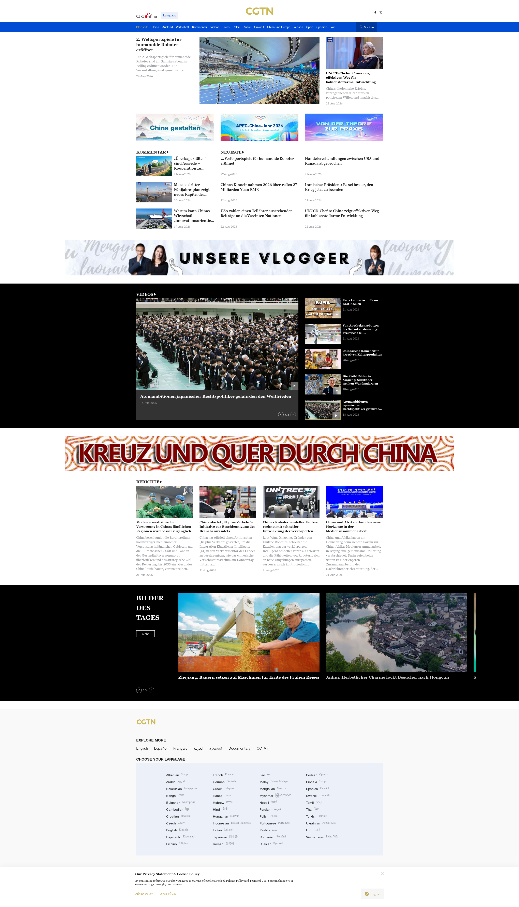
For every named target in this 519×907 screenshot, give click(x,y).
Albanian (177, 775)
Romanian (273, 837)
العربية (198, 748)
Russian (271, 844)
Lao (266, 775)
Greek (224, 789)
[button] (281, 414)
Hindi (220, 809)
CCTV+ (262, 748)
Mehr (145, 633)
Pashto (268, 830)
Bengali (175, 796)
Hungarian (226, 816)
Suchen (369, 27)
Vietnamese (322, 837)
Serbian (317, 775)
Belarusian (181, 789)
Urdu (313, 830)
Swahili (318, 796)
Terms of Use (167, 893)
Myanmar (275, 796)
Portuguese (275, 823)
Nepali (268, 803)
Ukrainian (321, 823)
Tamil (314, 803)
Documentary (239, 748)
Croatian (178, 816)
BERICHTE (147, 481)
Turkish (316, 816)
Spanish (317, 789)
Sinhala (316, 782)
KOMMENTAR (151, 152)
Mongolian (273, 789)
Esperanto (180, 837)
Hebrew (223, 803)
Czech (175, 823)
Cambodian (177, 809)
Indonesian (232, 823)
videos (144, 294)
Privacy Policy (144, 893)
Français (180, 748)
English (142, 748)
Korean (223, 844)
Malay (274, 782)
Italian (223, 830)
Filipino (177, 844)
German (224, 782)
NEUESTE (231, 152)
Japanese (225, 837)
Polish (269, 816)
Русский (215, 748)
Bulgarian (180, 803)
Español (160, 748)
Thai (312, 809)
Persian (270, 809)
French (224, 775)
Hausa (222, 796)
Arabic (176, 782)
